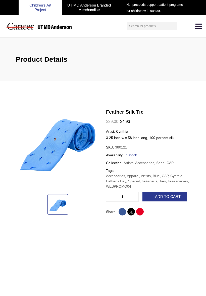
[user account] (181, 26)
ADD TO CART (168, 197)
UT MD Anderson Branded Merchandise (89, 7)
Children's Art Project (40, 7)
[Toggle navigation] (198, 26)
